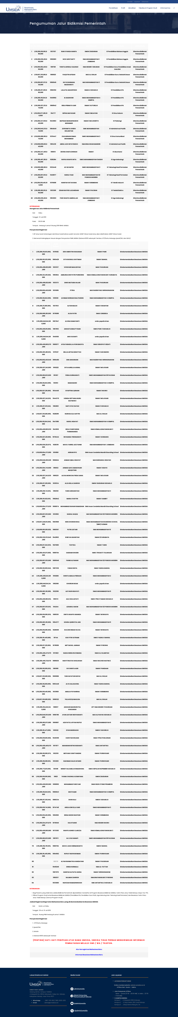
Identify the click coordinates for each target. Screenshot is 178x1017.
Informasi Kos (165, 8)
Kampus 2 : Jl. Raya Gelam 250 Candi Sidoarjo (129, 1002)
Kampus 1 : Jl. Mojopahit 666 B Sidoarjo (127, 1000)
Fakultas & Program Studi (148, 8)
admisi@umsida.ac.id (51, 1003)
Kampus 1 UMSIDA (46, 992)
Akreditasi (132, 8)
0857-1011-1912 (49, 1000)
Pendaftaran (113, 8)
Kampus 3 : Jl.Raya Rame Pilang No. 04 (127, 1005)
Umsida (129, 2)
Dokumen (145, 2)
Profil (123, 8)
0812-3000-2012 (60, 1000)
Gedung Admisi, (35, 992)
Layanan (137, 2)
